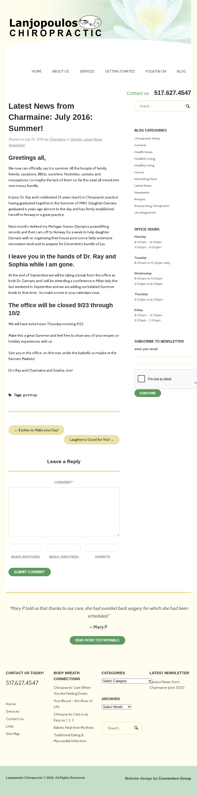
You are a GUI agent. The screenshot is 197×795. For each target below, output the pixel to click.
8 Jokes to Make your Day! (36, 430)
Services (87, 71)
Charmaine (57, 139)
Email (64, 557)
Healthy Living (144, 165)
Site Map (13, 733)
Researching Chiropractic (152, 206)
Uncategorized (144, 212)
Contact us (138, 93)
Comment (64, 482)
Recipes (139, 199)
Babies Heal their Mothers (74, 727)
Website (102, 557)
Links (10, 726)
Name (25, 557)
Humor (139, 172)
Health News (143, 152)
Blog (181, 71)
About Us (60, 71)
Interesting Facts (145, 179)
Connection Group (175, 778)
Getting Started (120, 71)
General (76, 139)
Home (37, 71)
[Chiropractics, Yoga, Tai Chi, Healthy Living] (55, 26)
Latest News (92, 139)
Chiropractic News (147, 138)
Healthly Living (144, 159)
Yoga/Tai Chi (155, 71)
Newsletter (16, 145)
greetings (30, 395)
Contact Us (15, 719)
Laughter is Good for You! (92, 439)
